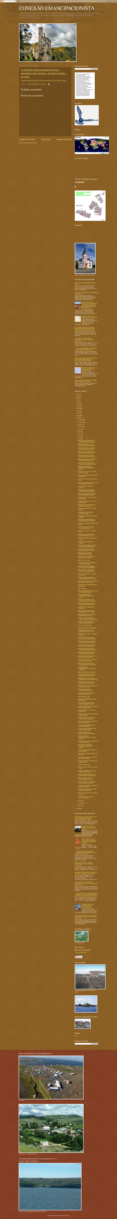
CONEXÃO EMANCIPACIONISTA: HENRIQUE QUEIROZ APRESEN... (87, 638)
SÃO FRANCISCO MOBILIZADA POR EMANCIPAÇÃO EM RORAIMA (87, 546)
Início (76, 1036)
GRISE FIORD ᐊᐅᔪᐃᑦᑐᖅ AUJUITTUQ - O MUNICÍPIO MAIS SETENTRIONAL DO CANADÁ (89, 841)
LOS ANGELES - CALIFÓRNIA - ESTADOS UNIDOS (86, 513)
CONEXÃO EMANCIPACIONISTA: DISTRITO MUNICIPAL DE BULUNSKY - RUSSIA (44, 73)
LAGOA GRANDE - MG (83, 696)
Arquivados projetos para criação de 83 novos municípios (90, 317)
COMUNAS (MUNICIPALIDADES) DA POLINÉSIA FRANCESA (87, 789)
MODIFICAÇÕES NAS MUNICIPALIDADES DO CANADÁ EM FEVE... (87, 737)
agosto (80, 429)
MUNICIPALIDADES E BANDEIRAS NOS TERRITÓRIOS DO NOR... (87, 494)
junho (79, 434)
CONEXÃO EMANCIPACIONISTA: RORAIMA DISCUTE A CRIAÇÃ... (87, 611)
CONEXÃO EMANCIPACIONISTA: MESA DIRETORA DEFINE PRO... (87, 456)
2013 (78, 413)
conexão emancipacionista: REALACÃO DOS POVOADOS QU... (87, 722)
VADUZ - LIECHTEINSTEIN (84, 625)
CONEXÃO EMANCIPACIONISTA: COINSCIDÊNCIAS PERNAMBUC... (87, 664)
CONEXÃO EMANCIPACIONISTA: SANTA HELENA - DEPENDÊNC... (87, 567)
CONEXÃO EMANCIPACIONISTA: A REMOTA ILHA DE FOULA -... (87, 505)
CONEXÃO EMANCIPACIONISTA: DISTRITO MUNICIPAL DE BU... (86, 535)
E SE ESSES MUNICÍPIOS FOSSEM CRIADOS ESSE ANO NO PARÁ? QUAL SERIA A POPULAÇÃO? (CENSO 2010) (85, 329)
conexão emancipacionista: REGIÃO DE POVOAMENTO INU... (88, 741)
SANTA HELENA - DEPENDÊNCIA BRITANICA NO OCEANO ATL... (86, 570)
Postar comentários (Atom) (30, 143)
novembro (80, 422)
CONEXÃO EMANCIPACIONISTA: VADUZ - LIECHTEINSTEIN (86, 622)
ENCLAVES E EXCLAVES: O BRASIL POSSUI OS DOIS (87, 472)
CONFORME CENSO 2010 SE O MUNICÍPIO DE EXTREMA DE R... (87, 445)
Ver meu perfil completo (81, 952)
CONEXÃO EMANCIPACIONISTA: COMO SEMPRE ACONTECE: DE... (87, 578)
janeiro (79, 805)
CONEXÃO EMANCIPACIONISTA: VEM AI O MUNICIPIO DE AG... (88, 591)
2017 (78, 403)
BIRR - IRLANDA (82, 588)
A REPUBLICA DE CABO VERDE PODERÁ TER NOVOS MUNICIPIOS (87, 679)
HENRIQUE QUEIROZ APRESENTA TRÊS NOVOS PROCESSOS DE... (87, 642)
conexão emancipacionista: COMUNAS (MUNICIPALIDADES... (87, 786)
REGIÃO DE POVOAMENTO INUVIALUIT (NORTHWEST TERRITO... (85, 746)
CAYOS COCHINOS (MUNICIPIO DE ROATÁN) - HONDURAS (87, 729)
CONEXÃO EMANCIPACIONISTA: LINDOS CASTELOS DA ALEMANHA (87, 618)
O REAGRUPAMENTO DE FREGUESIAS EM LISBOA (85, 690)
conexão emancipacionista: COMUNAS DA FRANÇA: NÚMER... (87, 758)
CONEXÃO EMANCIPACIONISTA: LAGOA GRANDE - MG (86, 693)
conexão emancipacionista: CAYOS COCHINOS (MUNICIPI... (86, 725)
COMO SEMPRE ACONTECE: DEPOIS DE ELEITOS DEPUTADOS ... (87, 582)
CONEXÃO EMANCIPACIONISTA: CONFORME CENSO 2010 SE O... (87, 441)
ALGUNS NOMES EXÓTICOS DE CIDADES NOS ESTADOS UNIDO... (87, 775)
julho (79, 431)
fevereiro (80, 803)
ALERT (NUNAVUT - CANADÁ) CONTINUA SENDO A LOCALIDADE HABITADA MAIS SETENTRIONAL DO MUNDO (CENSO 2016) (86, 895)
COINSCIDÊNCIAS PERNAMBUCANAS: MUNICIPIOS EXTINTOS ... (87, 668)
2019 (78, 398)
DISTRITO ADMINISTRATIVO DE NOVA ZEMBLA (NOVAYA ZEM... (88, 707)
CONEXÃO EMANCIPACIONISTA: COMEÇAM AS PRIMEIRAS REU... (87, 463)
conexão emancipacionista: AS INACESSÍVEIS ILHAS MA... (85, 778)
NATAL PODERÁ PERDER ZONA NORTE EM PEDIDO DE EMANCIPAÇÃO (86, 349)
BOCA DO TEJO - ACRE (84, 560)
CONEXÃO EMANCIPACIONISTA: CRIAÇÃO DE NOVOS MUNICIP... (87, 520)
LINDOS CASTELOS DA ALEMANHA (87, 628)
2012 (78, 415)
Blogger (67, 1215)
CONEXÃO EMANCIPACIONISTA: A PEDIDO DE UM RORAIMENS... (87, 604)
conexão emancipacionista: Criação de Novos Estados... (87, 750)
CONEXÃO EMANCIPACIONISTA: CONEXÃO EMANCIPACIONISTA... (87, 649)
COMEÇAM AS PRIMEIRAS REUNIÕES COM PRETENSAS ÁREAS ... (86, 468)
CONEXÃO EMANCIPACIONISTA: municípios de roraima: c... (86, 527)
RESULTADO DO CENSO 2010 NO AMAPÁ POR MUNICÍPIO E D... (86, 452)
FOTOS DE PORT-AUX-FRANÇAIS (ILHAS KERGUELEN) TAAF (88, 906)
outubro (80, 424)
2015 (78, 408)
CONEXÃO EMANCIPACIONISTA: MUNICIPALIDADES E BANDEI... (87, 490)
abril (79, 438)
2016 (78, 406)
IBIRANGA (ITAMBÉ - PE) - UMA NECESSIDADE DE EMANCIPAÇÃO (89, 369)
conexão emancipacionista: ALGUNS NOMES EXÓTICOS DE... (87, 771)
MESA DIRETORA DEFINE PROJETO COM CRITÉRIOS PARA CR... (87, 460)
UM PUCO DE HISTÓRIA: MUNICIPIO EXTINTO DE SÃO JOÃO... (87, 660)
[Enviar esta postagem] (49, 84)
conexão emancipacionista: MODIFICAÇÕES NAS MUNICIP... (87, 733)
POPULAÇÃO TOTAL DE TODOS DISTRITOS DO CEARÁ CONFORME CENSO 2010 (84, 340)
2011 (78, 417)
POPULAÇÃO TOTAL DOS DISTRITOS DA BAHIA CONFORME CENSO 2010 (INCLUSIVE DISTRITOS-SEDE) (85, 359)
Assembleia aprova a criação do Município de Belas (85, 797)
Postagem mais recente (27, 139)
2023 (78, 396)
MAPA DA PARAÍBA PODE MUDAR (86, 672)
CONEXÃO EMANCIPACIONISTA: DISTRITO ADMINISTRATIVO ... (86, 703)
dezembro (80, 419)
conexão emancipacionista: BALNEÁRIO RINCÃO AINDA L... (88, 714)
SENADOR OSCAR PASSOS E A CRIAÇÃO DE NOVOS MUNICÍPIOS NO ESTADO (86, 873)
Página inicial (45, 139)
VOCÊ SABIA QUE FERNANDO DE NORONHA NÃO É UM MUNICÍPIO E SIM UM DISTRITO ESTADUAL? (86, 853)
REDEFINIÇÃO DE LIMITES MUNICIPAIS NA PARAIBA (85, 553)
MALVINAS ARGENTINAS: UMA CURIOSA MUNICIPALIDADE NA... (87, 600)
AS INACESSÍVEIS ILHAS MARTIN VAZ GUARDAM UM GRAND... (87, 782)
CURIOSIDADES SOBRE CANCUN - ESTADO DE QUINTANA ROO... (87, 653)
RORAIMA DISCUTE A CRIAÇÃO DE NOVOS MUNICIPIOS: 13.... (87, 615)
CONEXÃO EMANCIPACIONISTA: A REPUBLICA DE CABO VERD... (87, 675)
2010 (78, 808)
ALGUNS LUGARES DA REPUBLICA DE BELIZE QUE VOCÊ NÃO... (87, 645)
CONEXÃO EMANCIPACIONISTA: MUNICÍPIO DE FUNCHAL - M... (86, 631)
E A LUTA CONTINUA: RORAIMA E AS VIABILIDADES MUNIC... (87, 563)
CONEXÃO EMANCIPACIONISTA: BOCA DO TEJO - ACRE (86, 557)
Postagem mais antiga (63, 139)
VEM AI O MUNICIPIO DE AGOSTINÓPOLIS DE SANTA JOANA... (86, 596)
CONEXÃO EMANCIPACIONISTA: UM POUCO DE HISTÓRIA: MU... (87, 656)
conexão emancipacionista (84, 764)
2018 (78, 401)
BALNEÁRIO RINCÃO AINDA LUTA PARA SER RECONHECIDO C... (86, 718)
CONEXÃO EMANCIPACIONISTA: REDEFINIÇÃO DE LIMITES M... (86, 550)
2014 (78, 410)
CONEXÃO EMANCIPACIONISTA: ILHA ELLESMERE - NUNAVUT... (88, 483)
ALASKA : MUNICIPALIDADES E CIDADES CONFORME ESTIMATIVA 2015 (86, 381)
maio (79, 436)
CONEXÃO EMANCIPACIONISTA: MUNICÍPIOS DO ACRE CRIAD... (87, 682)
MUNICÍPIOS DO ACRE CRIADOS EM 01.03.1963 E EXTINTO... (87, 686)
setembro (80, 427)
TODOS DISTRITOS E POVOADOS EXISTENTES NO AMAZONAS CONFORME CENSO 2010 (86, 884)
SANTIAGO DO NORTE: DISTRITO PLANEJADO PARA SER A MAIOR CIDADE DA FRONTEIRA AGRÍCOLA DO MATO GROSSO (89, 305)
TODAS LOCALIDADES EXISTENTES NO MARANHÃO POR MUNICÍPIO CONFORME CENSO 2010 (86, 917)
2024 (78, 394)
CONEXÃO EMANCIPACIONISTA (56, 7)
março (79, 800)
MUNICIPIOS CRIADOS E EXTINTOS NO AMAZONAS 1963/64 (89, 828)
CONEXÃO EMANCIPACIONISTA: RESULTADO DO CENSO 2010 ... (87, 448)
